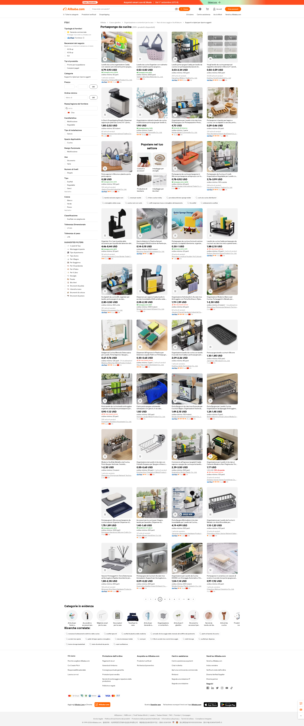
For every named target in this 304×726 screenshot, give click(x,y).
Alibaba (103, 22)
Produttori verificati (144, 661)
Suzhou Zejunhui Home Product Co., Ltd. (222, 253)
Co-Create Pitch (74, 665)
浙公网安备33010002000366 (191, 722)
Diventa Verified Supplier (215, 674)
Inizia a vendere (212, 665)
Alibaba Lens (80, 705)
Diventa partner (212, 679)
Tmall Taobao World (140, 715)
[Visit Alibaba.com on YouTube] (226, 687)
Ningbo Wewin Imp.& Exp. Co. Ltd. (149, 535)
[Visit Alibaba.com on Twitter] (217, 687)
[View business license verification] (173, 722)
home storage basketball (76, 644)
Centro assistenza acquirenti (182, 661)
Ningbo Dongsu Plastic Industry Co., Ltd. (186, 586)
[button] (176, 9)
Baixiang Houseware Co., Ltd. (112, 310)
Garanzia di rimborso (109, 665)
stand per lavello (135, 198)
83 (188, 599)
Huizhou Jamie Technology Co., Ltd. (185, 366)
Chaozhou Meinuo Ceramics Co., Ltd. (220, 589)
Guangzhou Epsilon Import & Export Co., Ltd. (152, 586)
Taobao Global (162, 715)
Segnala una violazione (180, 683)
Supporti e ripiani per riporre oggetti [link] (198, 22)
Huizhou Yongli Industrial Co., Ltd (219, 78)
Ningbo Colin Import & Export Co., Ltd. (150, 309)
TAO (170, 715)
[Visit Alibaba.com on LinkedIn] (212, 687)
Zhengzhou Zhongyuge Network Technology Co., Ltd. (222, 307)
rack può (143, 639)
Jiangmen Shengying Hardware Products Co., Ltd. (187, 533)
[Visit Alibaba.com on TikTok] (231, 687)
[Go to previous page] (146, 599)
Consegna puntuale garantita (113, 670)
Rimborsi (175, 674)
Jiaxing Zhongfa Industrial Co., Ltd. (114, 189)
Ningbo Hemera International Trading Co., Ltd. (116, 134)
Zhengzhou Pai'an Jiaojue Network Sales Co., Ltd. (222, 533)
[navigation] (81, 311)
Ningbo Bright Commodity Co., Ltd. (149, 132)
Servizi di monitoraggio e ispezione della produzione (116, 680)
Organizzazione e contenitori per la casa (138, 22)
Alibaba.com (196, 705)
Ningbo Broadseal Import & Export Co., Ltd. (187, 417)
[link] (301, 703)
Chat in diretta (177, 665)
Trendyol (177, 715)
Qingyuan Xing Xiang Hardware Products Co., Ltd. (116, 589)
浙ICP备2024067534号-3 (212, 722)
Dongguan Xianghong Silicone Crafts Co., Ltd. (116, 532)
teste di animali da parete (100, 644)
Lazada (152, 715)
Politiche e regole (108, 686)
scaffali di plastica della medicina (135, 634)
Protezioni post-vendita (110, 674)
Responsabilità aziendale (77, 670)
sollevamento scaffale (210, 203)
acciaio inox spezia (74, 639)
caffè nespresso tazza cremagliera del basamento (166, 203)
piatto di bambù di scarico (210, 634)
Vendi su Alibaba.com (214, 661)
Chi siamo (71, 656)
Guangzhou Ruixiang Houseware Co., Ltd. (116, 422)
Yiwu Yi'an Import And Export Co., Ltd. (150, 365)
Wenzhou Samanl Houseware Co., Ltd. (150, 251)
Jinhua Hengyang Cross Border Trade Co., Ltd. (116, 256)
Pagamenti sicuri (108, 661)
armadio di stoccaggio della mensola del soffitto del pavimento (174, 634)
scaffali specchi (111, 634)
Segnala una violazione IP (181, 679)
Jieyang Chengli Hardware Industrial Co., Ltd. (187, 312)
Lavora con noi (73, 674)
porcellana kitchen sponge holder (180, 198)
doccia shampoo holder (125, 639)
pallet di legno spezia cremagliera (99, 639)
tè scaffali (193, 203)
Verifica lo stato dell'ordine (216, 670)
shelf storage (189, 639)
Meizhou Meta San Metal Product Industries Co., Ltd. (116, 363)
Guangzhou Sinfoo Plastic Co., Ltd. (184, 472)
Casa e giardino (115, 22)
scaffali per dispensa (208, 639)
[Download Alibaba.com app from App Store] (211, 704)
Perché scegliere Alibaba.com (79, 661)
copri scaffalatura (122, 644)
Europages (186, 715)
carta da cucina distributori (207, 198)
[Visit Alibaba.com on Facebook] (207, 687)
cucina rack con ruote (134, 203)
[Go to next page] (193, 599)
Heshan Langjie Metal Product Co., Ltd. (151, 417)
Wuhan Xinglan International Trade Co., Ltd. (187, 186)
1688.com (127, 715)
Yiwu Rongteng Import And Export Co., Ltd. (222, 134)
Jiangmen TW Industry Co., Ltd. (218, 361)
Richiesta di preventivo (145, 665)
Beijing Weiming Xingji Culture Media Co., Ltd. (222, 417)
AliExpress (118, 715)
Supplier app (156, 705)
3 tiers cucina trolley (155, 198)
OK (93, 87)
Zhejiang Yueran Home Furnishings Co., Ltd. (222, 480)
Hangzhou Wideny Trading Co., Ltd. (184, 78)
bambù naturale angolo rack (113, 198)
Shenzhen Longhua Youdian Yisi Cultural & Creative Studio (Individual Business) (187, 256)
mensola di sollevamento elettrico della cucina (84, 634)
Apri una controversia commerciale (185, 670)
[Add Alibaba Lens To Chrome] (102, 704)
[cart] (208, 9)
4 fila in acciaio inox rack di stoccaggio (165, 639)
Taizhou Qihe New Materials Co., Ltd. (150, 77)
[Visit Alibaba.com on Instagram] (222, 687)
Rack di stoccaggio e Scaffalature (169, 22)
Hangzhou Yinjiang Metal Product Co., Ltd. (116, 80)
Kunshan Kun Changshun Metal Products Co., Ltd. (152, 472)
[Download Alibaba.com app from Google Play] (228, 704)
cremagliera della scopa (112, 203)
